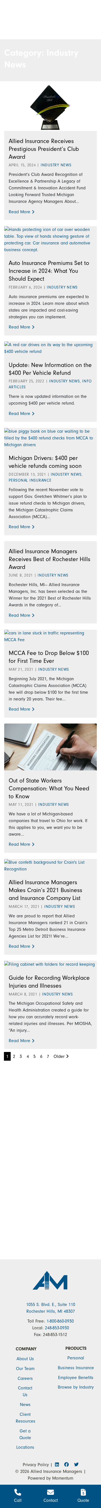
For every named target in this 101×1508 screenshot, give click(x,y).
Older (60, 1056)
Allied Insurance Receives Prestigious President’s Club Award (44, 149)
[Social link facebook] (68, 1464)
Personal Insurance (30, 480)
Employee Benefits (75, 1377)
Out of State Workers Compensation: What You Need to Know (49, 788)
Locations (25, 1447)
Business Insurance (76, 1367)
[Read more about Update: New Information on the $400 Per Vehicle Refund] (50, 347)
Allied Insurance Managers (56, 1471)
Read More (19, 212)
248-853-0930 (57, 1327)
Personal (75, 1357)
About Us (25, 1358)
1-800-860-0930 (60, 1321)
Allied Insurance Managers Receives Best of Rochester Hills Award (49, 559)
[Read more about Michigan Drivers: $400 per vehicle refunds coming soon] (50, 437)
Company (26, 1348)
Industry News (56, 165)
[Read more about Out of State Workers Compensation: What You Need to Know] (50, 746)
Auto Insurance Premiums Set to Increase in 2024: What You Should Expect (49, 271)
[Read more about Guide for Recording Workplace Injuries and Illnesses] (49, 964)
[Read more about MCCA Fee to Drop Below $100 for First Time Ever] (50, 635)
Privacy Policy (36, 1464)
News (25, 1404)
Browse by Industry (76, 1387)
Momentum (62, 1478)
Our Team (25, 1368)
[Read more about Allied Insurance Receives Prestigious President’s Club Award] (50, 107)
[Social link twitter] (76, 1464)
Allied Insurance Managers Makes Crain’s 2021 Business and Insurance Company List (45, 890)
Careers (25, 1378)
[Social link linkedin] (58, 1464)
